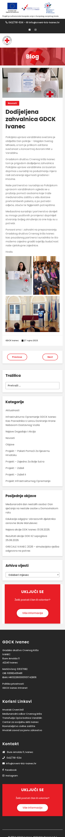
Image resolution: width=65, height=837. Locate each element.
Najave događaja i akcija (21, 431)
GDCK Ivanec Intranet (15, 687)
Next (50, 357)
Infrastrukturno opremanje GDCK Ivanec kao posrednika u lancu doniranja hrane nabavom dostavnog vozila (31, 421)
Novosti (12, 103)
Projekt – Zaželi (15, 468)
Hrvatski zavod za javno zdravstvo (22, 730)
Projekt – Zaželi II (16, 474)
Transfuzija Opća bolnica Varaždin (22, 718)
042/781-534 (16, 22)
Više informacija (32, 613)
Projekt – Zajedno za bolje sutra (25, 461)
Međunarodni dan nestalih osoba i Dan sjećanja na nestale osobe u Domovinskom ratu (32, 508)
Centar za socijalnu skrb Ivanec (20, 722)
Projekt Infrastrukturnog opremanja (28, 481)
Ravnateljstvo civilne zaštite (18, 726)
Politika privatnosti (13, 683)
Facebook (11, 770)
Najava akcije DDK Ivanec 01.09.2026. (28, 529)
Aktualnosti (12, 410)
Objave (10, 444)
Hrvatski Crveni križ (13, 709)
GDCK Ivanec (12, 340)
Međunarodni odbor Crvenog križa (22, 713)
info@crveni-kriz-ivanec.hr (44, 22)
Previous (17, 357)
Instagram (12, 775)
